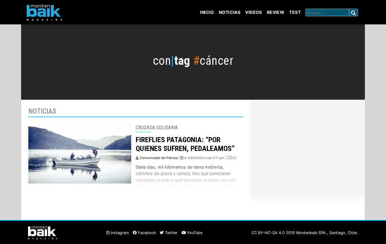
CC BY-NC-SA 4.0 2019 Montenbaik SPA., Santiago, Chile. (305, 232)
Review (276, 12)
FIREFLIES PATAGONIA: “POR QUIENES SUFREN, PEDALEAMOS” (185, 144)
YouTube (194, 232)
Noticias (229, 12)
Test (295, 12)
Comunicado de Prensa (158, 158)
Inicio (207, 12)
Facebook (146, 232)
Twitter (171, 232)
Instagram (119, 232)
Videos (253, 12)
